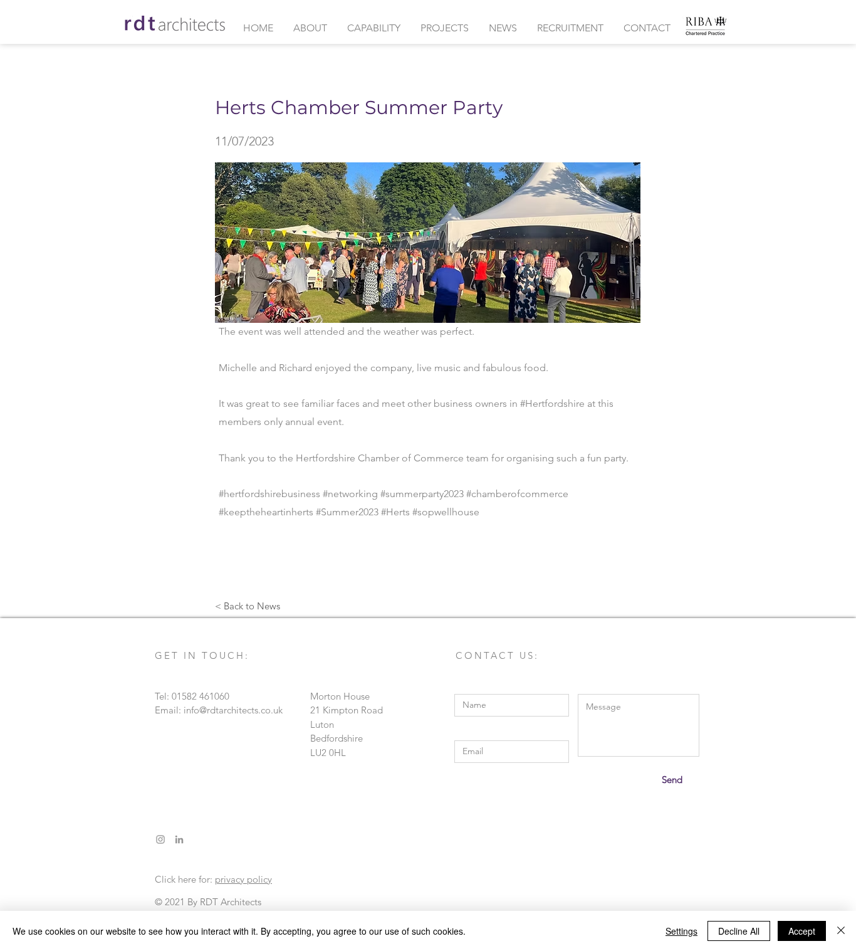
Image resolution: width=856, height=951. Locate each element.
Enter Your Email (489, 731)
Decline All (738, 931)
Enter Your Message (619, 685)
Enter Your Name (490, 685)
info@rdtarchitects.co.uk (233, 710)
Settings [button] (681, 931)
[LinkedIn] (179, 839)
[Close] (840, 931)
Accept (801, 931)
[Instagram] (160, 839)
